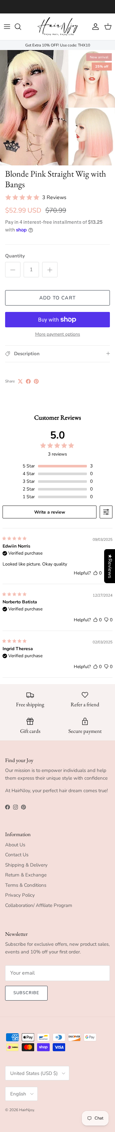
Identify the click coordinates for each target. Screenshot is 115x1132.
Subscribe (26, 993)
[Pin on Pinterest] (36, 381)
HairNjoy (26, 1109)
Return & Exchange (26, 875)
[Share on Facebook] (28, 381)
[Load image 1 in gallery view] (57, 107)
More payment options (57, 334)
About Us (15, 845)
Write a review (49, 512)
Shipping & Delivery (26, 865)
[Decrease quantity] (12, 269)
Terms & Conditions (25, 885)
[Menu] (7, 27)
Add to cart (57, 298)
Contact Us (16, 854)
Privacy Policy (20, 895)
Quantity (15, 256)
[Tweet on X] (20, 381)
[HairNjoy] (57, 27)
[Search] (21, 27)
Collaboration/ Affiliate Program (38, 905)
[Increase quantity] (49, 269)
